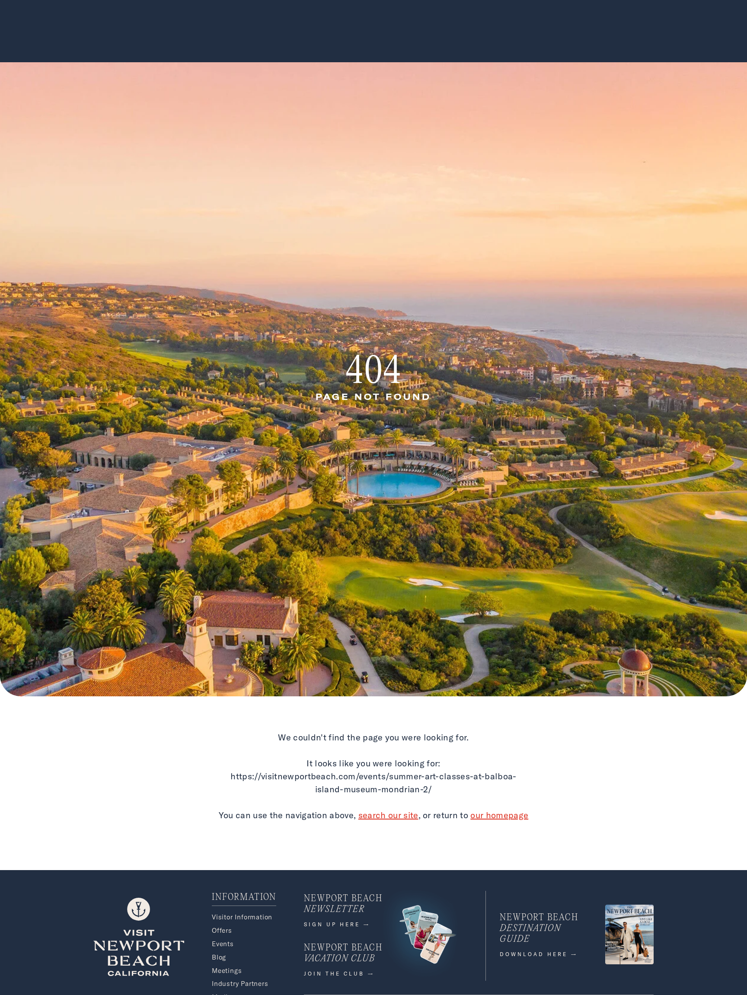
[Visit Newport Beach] (138, 973)
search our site (388, 815)
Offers (222, 930)
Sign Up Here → (337, 924)
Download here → (539, 954)
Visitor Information (242, 917)
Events (223, 944)
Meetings (227, 970)
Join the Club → (339, 973)
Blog (219, 957)
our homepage (499, 815)
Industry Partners (240, 983)
